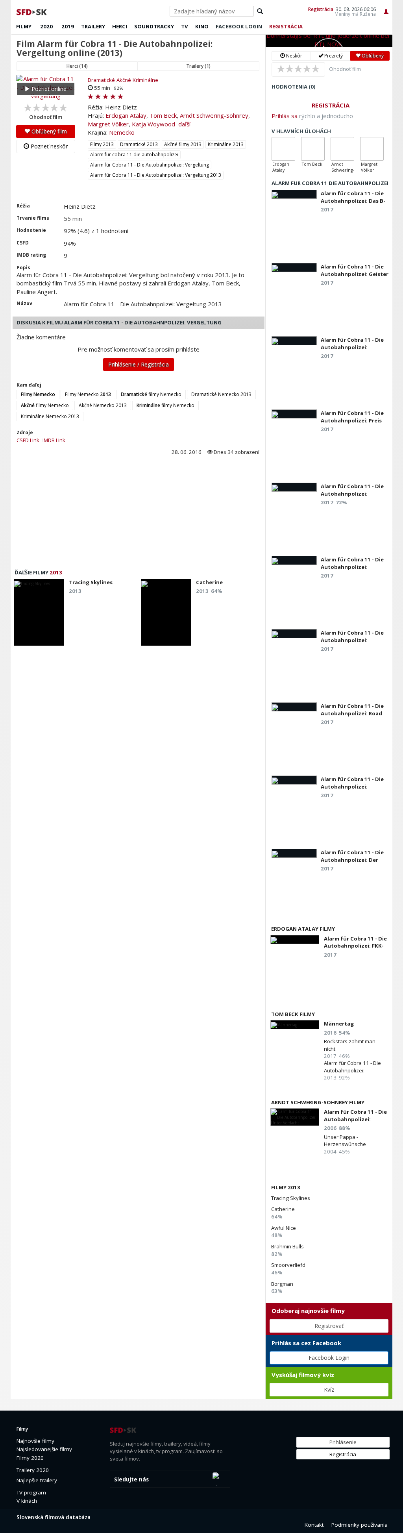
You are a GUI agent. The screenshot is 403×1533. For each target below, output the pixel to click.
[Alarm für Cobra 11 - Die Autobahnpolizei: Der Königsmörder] (294, 853)
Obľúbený (372, 55)
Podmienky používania (359, 1524)
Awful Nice (283, 1227)
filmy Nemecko (151, 394)
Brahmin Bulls (287, 1246)
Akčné (123, 79)
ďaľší (184, 124)
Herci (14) (77, 66)
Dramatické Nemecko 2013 (221, 394)
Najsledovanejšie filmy (44, 1449)
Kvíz (329, 1389)
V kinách (27, 1500)
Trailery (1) (198, 66)
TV (184, 26)
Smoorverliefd (288, 1264)
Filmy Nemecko (88, 394)
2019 (67, 26)
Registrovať (329, 1325)
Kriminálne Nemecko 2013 (50, 416)
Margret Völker (108, 124)
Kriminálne (145, 79)
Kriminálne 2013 (226, 144)
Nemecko (122, 132)
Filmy (23, 26)
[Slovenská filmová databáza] (32, 11)
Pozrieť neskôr (48, 146)
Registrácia (320, 9)
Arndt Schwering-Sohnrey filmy (317, 1102)
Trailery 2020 (33, 1470)
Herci (119, 26)
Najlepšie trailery (37, 1480)
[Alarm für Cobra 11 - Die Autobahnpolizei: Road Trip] (294, 706)
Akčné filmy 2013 (183, 144)
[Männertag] (294, 1024)
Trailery (93, 26)
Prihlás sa (285, 116)
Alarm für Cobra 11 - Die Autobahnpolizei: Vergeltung (149, 164)
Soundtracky (154, 26)
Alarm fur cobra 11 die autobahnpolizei (134, 154)
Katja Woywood (153, 124)
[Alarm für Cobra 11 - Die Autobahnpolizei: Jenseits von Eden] (294, 633)
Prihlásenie (343, 1442)
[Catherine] (166, 614)
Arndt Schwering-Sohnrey (214, 115)
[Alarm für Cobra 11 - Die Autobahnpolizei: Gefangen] (294, 780)
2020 (46, 26)
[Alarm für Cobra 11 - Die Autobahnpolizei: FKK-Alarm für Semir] (294, 939)
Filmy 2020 (30, 1457)
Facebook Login (329, 1357)
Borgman (282, 1283)
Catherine (283, 1209)
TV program (31, 1492)
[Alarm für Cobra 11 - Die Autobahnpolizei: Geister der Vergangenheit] (294, 267)
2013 (56, 572)
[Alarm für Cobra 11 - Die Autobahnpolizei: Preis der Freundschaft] (294, 413)
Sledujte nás (131, 1479)
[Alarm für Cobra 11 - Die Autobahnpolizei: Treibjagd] (294, 487)
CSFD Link (28, 440)
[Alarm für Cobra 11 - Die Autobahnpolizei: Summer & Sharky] (294, 340)
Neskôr (293, 55)
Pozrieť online (48, 89)
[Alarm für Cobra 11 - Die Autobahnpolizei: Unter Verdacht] (294, 1117)
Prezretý (333, 55)
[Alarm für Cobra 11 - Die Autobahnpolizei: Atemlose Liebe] (294, 560)
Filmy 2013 (102, 144)
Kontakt (314, 1524)
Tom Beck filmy (293, 1014)
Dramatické (101, 79)
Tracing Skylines (290, 1198)
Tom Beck (163, 115)
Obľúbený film (48, 131)
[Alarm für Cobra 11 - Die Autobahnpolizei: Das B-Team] (294, 194)
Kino (202, 26)
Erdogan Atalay (125, 115)
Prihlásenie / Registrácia (138, 364)
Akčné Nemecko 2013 (103, 405)
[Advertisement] (138, 514)
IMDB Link (54, 440)
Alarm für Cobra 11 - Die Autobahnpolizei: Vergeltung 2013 (155, 175)
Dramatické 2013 (139, 144)
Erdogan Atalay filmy (303, 928)
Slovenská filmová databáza (54, 1517)
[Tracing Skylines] (39, 614)
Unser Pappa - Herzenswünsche (345, 1140)
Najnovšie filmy (35, 1440)
